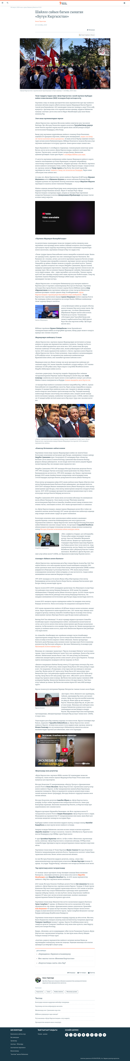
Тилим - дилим (42, 1034)
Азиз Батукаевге (41, 909)
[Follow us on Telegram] (79, 1035)
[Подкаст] (104, 1035)
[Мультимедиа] (124, 3)
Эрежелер (14, 1041)
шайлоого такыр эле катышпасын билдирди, (67, 170)
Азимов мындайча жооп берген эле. (78, 380)
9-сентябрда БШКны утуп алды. (74, 154)
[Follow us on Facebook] (66, 1035)
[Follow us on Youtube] (75, 1035)
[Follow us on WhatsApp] (96, 1035)
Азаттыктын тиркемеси (18, 1047)
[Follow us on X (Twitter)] (71, 1035)
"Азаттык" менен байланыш (19, 1054)
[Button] (91, 30)
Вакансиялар (15, 1051)
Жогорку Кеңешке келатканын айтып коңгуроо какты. (60, 529)
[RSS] (100, 1035)
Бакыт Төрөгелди (40, 21)
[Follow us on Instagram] (91, 1035)
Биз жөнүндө (15, 1037)
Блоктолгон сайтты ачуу (18, 1034)
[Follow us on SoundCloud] (87, 1035)
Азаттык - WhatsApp (17, 1044)
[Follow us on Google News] (83, 1035)
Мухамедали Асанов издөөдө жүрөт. (48, 646)
